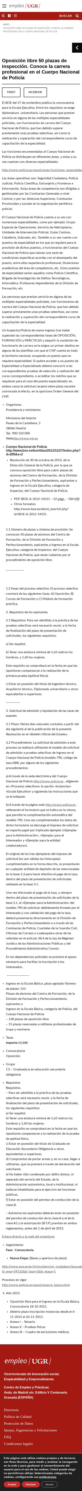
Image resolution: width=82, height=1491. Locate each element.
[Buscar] (77, 16)
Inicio (6, 24)
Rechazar (31, 1484)
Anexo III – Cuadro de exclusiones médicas (39, 1332)
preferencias (47, 1477)
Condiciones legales (18, 1444)
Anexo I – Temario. (23, 1321)
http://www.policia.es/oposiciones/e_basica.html (36, 1285)
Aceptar (12, 1484)
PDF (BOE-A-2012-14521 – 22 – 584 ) (46, 499)
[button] (3, 16)
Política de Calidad (17, 1417)
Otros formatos (25, 504)
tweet (11, 92)
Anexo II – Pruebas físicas (27, 1327)
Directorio (11, 1410)
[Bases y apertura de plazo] (48, 1258)
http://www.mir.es (25, 438)
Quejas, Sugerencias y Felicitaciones (30, 1430)
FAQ (7, 1437)
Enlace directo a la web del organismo (28, 1236)
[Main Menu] (4, 6)
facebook (35, 92)
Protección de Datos (18, 1423)
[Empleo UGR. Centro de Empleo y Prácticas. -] (25, 5)
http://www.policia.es (48, 781)
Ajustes (49, 1484)
